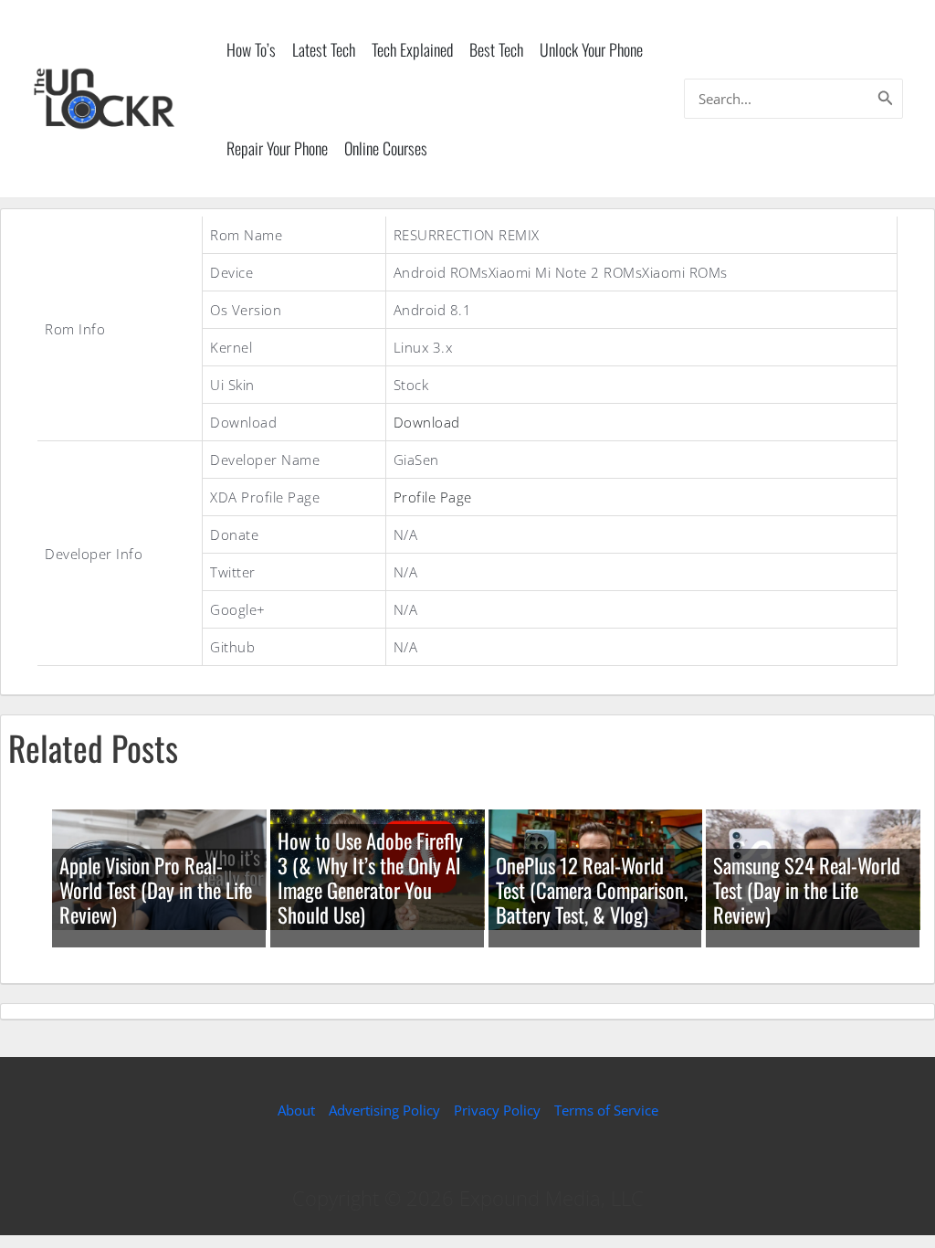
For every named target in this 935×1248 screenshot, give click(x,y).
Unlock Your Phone (591, 49)
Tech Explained (412, 49)
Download (427, 422)
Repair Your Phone (277, 148)
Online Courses (385, 148)
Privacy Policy (497, 1110)
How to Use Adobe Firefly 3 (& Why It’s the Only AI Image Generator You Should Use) (370, 877)
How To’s (251, 49)
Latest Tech (323, 49)
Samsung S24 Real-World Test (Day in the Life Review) (806, 890)
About (296, 1110)
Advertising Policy (384, 1110)
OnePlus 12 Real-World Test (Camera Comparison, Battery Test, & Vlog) (592, 890)
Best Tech (496, 49)
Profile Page (433, 497)
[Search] (886, 98)
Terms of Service (606, 1110)
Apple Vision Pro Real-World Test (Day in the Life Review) (155, 890)
